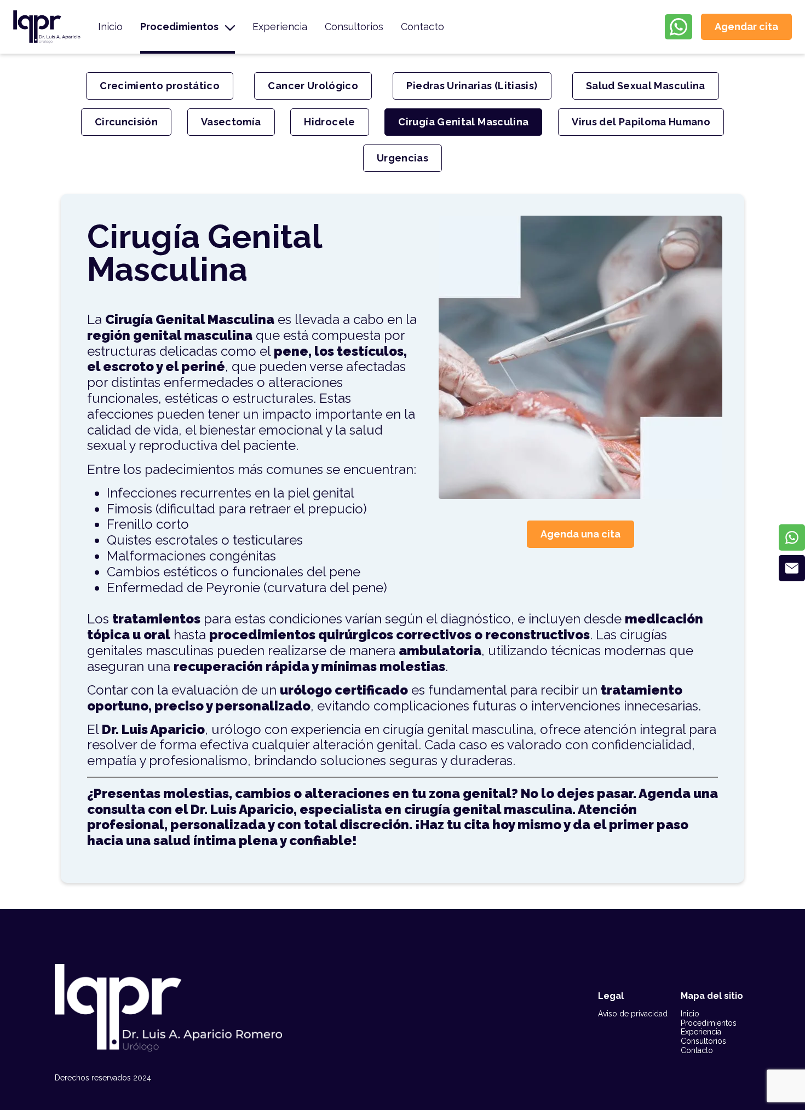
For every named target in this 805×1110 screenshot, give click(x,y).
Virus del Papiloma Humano (641, 122)
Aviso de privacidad (633, 1013)
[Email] (792, 568)
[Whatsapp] (792, 537)
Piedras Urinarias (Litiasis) (471, 85)
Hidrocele (329, 122)
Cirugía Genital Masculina (463, 122)
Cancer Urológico (313, 85)
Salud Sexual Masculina (645, 85)
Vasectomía (231, 122)
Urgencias (402, 158)
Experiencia (279, 26)
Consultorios (354, 26)
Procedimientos (179, 26)
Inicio (110, 26)
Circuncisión (126, 122)
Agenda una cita (580, 534)
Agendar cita (746, 26)
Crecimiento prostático (160, 85)
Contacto (422, 26)
